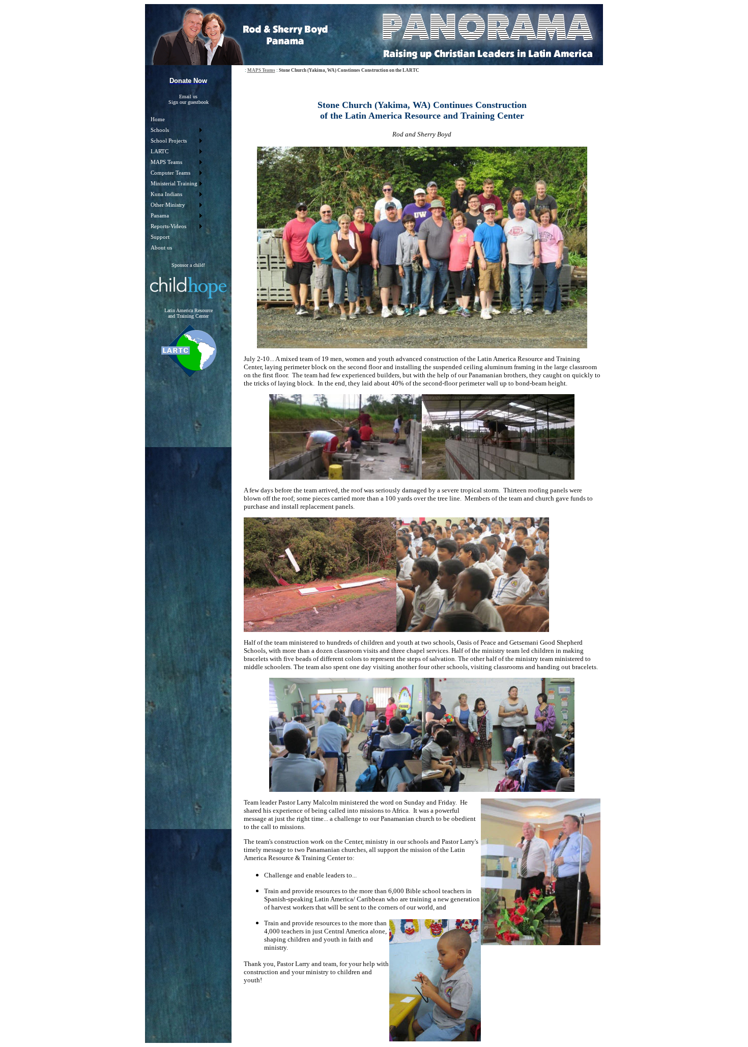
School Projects (169, 141)
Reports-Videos (168, 226)
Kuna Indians (166, 194)
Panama (160, 215)
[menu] (176, 183)
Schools (160, 130)
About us (161, 248)
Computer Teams (170, 173)
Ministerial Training (174, 183)
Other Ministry (168, 205)
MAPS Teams (166, 162)
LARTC (159, 151)
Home (158, 119)
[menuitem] (176, 119)
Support (160, 237)
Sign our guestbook (188, 102)
